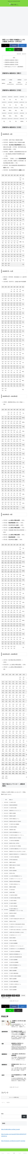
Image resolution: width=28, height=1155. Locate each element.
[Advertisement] (14, 21)
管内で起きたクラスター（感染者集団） (14, 66)
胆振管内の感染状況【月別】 (12, 62)
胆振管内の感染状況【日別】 (12, 64)
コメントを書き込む (14, 1097)
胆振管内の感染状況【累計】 (12, 60)
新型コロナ (8, 995)
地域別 (3, 995)
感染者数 (23, 995)
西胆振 (18, 995)
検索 (2, 1113)
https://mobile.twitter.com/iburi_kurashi (10, 1129)
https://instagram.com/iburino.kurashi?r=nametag (13, 1140)
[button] (18, 49)
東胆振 (13, 995)
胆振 (9, 997)
